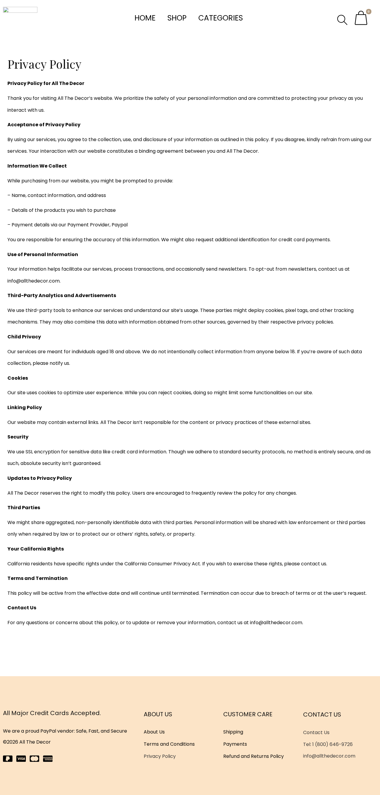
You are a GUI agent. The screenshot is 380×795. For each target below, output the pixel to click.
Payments (235, 744)
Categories (220, 18)
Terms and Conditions (169, 744)
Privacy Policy (160, 756)
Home (145, 18)
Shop (176, 18)
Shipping (233, 731)
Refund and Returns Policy (253, 756)
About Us (154, 731)
